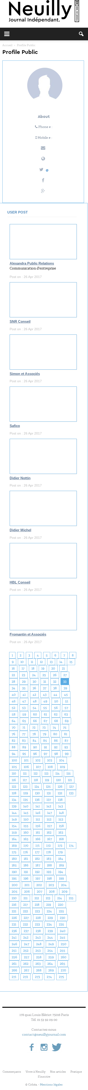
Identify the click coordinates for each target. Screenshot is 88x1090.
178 (48, 852)
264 (50, 963)
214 (59, 898)
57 (66, 707)
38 (55, 688)
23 (23, 675)
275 (61, 976)
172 (48, 845)
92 (55, 747)
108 (50, 766)
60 (35, 714)
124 (36, 786)
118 (36, 780)
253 (38, 950)
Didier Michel (20, 530)
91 (45, 747)
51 (66, 701)
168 (61, 839)
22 (13, 675)
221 (14, 911)
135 (25, 799)
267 (26, 970)
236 (14, 931)
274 (49, 976)
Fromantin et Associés (28, 634)
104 (61, 760)
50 (56, 701)
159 (14, 832)
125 (48, 786)
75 (64, 727)
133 (71, 793)
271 (14, 976)
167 (49, 839)
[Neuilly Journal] (44, 11)
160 (26, 832)
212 (36, 898)
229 (50, 917)
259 (51, 957)
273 (37, 976)
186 (25, 865)
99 (67, 753)
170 (25, 845)
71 (23, 727)
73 (44, 727)
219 (48, 904)
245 (62, 937)
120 (58, 780)
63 (66, 714)
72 (33, 727)
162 (49, 832)
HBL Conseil (20, 582)
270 (63, 970)
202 (39, 885)
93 (66, 747)
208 (52, 891)
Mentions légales (51, 1084)
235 (61, 924)
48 (35, 701)
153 (60, 819)
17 (23, 668)
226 (14, 917)
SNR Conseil (20, 321)
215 (71, 898)
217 (25, 904)
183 (48, 858)
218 (37, 904)
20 (53, 668)
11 (32, 661)
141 (37, 806)
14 (60, 661)
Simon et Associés (25, 374)
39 (65, 688)
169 (14, 845)
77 (23, 734)
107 (38, 766)
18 (32, 668)
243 (38, 937)
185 (14, 865)
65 (24, 721)
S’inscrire (44, 1077)
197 (37, 878)
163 (60, 832)
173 (60, 845)
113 (46, 773)
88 (13, 747)
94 (13, 753)
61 (45, 714)
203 (51, 885)
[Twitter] (56, 1048)
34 (13, 688)
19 (42, 668)
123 (25, 786)
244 (50, 937)
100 (14, 760)
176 (25, 852)
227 (26, 917)
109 (62, 766)
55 (45, 707)
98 (56, 753)
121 (70, 780)
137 (48, 799)
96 (35, 753)
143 (60, 806)
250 (63, 944)
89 (24, 747)
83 (24, 740)
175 (14, 852)
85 (45, 740)
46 (13, 701)
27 (65, 675)
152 (49, 819)
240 (62, 931)
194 (60, 871)
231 (14, 924)
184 (60, 858)
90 (35, 747)
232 (25, 924)
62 (55, 714)
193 (48, 871)
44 (55, 694)
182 (37, 858)
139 (14, 806)
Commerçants (12, 1072)
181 (26, 858)
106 (26, 766)
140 (25, 806)
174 (71, 845)
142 (48, 806)
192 (37, 871)
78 (34, 734)
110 (14, 773)
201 (26, 885)
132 (60, 793)
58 (13, 714)
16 (13, 668)
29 (24, 681)
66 (35, 721)
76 (13, 734)
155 (25, 826)
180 (14, 858)
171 (37, 845)
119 (47, 780)
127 (71, 786)
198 (49, 878)
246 (14, 944)
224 (49, 911)
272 (25, 976)
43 (44, 694)
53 (24, 707)
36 (34, 688)
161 (38, 832)
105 (14, 766)
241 (14, 937)
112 (36, 773)
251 (14, 950)
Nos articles (58, 1072)
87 (66, 740)
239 (50, 931)
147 (49, 812)
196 (25, 878)
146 (37, 812)
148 (61, 812)
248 (39, 944)
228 (38, 917)
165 (25, 839)
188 (49, 865)
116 (14, 780)
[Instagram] (44, 1048)
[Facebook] (31, 1048)
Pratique (76, 1072)
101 (26, 760)
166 (37, 839)
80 (55, 734)
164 (14, 839)
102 (37, 760)
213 (48, 898)
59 (24, 714)
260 (63, 957)
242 (25, 937)
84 (34, 740)
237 (26, 931)
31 (44, 681)
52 (13, 707)
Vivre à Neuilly (36, 1072)
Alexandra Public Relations (32, 263)
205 (14, 891)
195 (14, 878)
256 (14, 957)
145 (25, 812)
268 (39, 970)
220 (60, 904)
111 (25, 773)
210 (14, 898)
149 (14, 819)
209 (64, 891)
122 (14, 786)
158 (61, 826)
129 (25, 793)
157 (49, 826)
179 (60, 852)
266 (14, 970)
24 (34, 675)
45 (66, 694)
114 (57, 773)
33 (64, 681)
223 (37, 911)
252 (25, 950)
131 (49, 793)
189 (61, 865)
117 (25, 780)
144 (14, 812)
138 (60, 799)
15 (71, 661)
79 (44, 734)
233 (37, 924)
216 (14, 904)
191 (26, 871)
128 (14, 793)
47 (24, 701)
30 (34, 681)
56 (56, 707)
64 (13, 721)
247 (26, 944)
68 (56, 721)
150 (26, 819)
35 (24, 688)
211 (25, 898)
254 (50, 950)
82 (13, 740)
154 (14, 826)
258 (39, 957)
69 (67, 721)
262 (25, 963)
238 (38, 931)
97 (45, 753)
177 (37, 852)
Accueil (7, 45)
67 (45, 721)
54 (34, 707)
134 (14, 799)
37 (44, 688)
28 (13, 681)
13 (51, 661)
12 (41, 661)
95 (24, 753)
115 (68, 773)
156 (37, 826)
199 (61, 878)
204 (64, 885)
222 (25, 911)
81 (65, 734)
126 (60, 786)
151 (38, 819)
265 (62, 963)
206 (27, 891)
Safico (15, 426)
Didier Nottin (20, 478)
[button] (81, 34)
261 (14, 963)
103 (49, 760)
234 (49, 924)
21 (63, 668)
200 (15, 885)
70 (13, 727)
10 (22, 661)
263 (38, 963)
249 (51, 944)
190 (14, 871)
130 (37, 793)
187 (37, 865)
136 (37, 799)
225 (61, 911)
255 (62, 950)
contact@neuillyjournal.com (44, 1034)
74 (54, 727)
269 (51, 970)
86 (56, 740)
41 (24, 694)
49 (45, 701)
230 (62, 917)
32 (54, 681)
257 (26, 957)
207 (39, 891)
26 (55, 675)
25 (44, 675)
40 (14, 694)
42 (34, 694)
